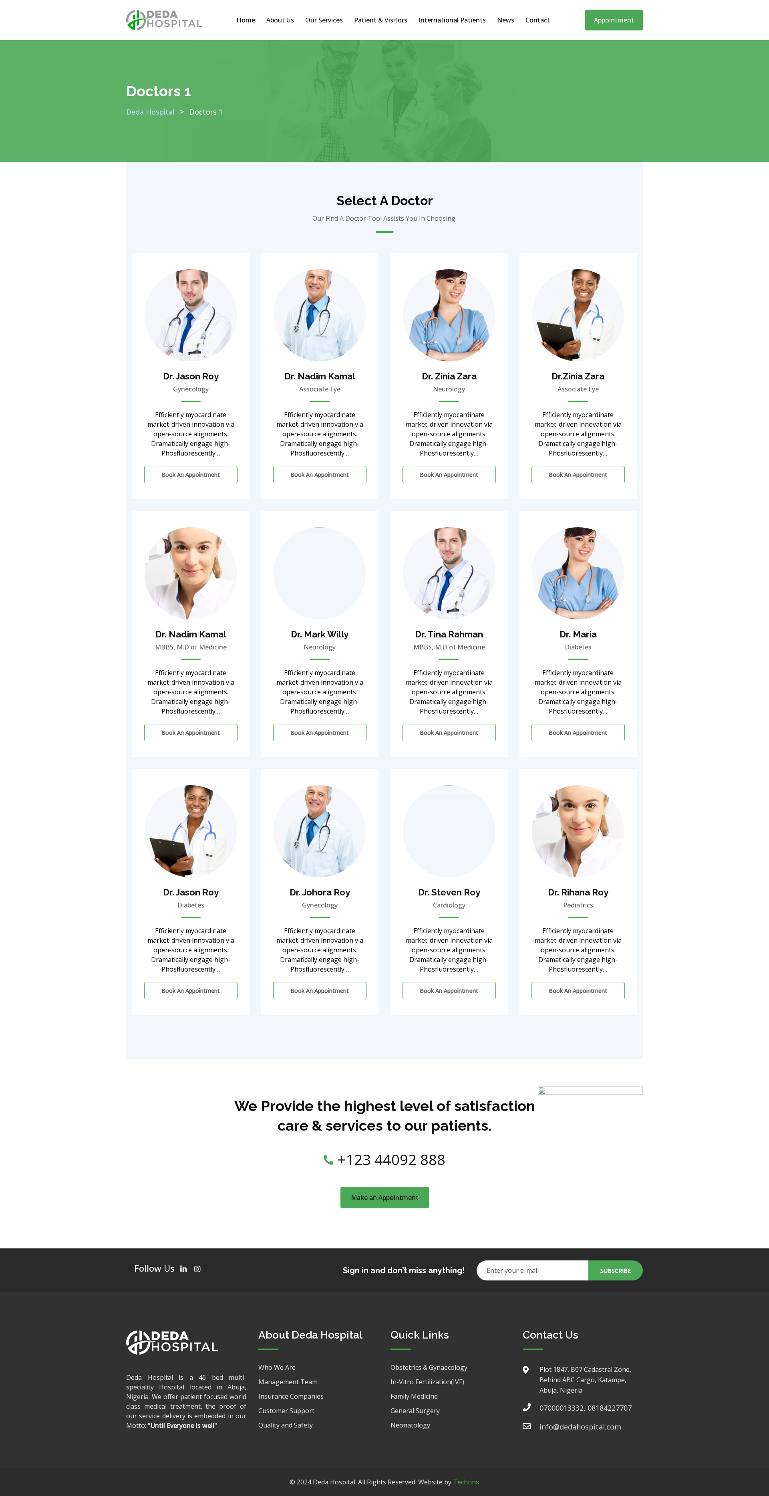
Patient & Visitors (380, 20)
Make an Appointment (385, 1197)
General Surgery (415, 1410)
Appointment (614, 20)
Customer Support (286, 1410)
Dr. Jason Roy (191, 376)
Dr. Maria (578, 634)
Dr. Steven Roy (449, 892)
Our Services (324, 20)
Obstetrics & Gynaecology (429, 1367)
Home (245, 20)
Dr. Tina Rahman (449, 634)
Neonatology (410, 1425)
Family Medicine (414, 1396)
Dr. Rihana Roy (578, 892)
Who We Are (277, 1367)
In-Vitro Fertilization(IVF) (427, 1381)
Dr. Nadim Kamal (319, 376)
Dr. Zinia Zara (449, 376)
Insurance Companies (291, 1396)
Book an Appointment (190, 474)
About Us (280, 20)
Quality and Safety (285, 1425)
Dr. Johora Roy (320, 892)
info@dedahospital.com (580, 1426)
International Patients (452, 20)
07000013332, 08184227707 (586, 1408)
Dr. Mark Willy (319, 634)
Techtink (466, 1482)
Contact (537, 20)
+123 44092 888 (391, 1159)
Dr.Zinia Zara (578, 376)
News (505, 20)
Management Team (288, 1381)
